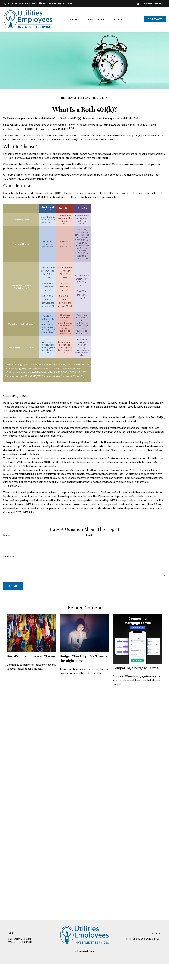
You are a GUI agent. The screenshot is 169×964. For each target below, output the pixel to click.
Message (8, 556)
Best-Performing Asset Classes (31, 656)
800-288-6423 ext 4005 (148, 938)
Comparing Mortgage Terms (135, 668)
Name (6, 535)
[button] (75, 19)
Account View (151, 3)
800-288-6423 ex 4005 (21, 3)
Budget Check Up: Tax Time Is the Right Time (83, 658)
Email (89, 535)
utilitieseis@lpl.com (58, 3)
